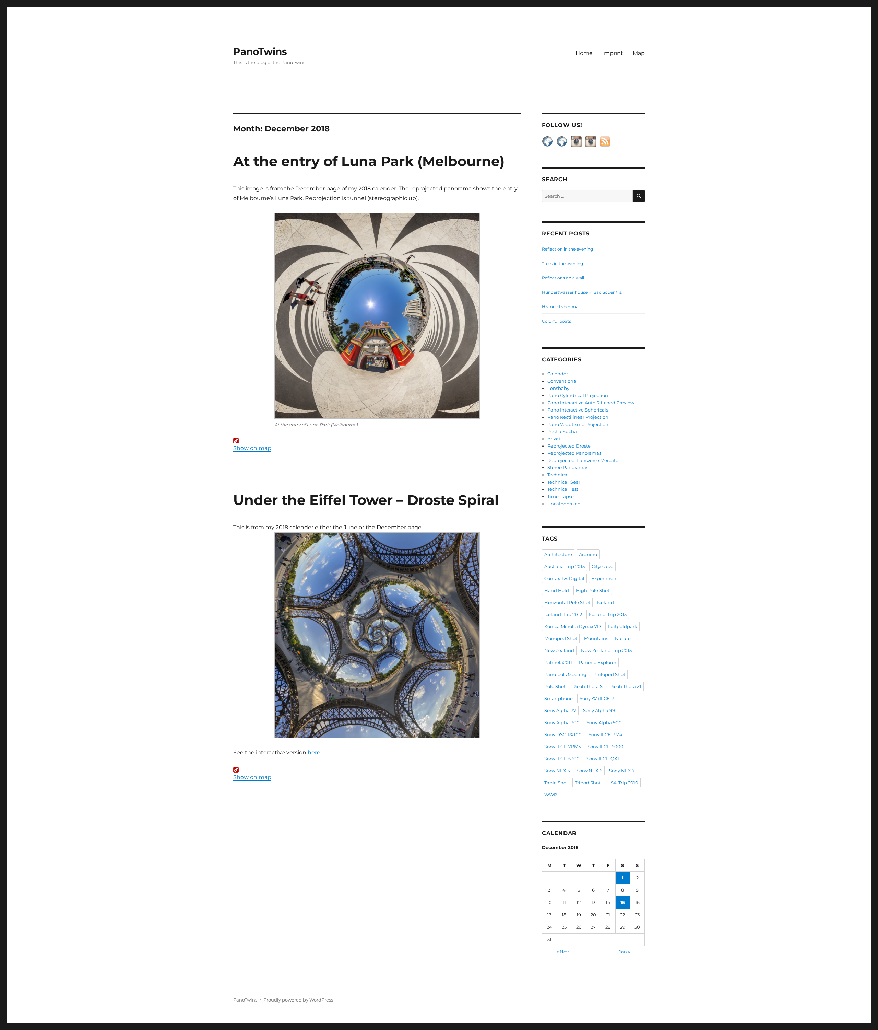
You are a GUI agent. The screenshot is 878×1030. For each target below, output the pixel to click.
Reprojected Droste (569, 446)
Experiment (604, 578)
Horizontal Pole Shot (567, 602)
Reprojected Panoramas (574, 453)
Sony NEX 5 (557, 770)
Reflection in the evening (567, 249)
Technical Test (562, 489)
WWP (550, 794)
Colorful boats (556, 321)
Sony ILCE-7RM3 (562, 746)
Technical (558, 474)
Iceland (605, 602)
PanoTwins (260, 51)
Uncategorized (564, 503)
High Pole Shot (592, 590)
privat (553, 438)
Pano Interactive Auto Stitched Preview (590, 402)
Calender (557, 374)
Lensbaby (558, 388)
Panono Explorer (597, 662)
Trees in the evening (562, 263)
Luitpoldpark (622, 626)
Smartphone (558, 698)
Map (639, 53)
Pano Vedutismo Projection (577, 424)
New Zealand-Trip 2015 (606, 650)
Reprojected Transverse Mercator (583, 460)
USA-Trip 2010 (622, 782)
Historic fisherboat (561, 306)
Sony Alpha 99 (599, 710)
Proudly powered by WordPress (298, 1000)
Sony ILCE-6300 (562, 758)
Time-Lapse (560, 496)
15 (622, 902)
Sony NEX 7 (622, 770)
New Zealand (559, 650)
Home (584, 53)
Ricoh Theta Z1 (625, 686)
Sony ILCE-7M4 (605, 734)
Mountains (596, 638)
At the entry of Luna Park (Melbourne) (369, 161)
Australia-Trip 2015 (564, 566)
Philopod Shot (609, 674)
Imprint (612, 53)
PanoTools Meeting (565, 674)
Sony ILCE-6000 (606, 746)
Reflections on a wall (563, 277)
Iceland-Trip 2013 (608, 614)
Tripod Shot (588, 782)
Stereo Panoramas (567, 467)
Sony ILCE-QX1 (602, 758)
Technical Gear (563, 482)
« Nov (563, 951)
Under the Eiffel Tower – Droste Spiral (366, 499)
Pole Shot (555, 686)
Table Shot (556, 782)
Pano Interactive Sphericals (577, 410)
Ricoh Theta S (587, 686)
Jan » (624, 951)
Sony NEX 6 (589, 770)
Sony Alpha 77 (560, 710)
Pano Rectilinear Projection (577, 417)
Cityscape (602, 566)
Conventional (562, 381)
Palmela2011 (558, 662)
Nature (623, 638)
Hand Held (556, 590)
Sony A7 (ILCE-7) (598, 698)
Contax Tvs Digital (564, 578)
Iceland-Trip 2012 (563, 614)
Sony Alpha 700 (562, 722)
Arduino (588, 554)
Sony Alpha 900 (604, 722)
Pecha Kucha (562, 431)
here (314, 752)
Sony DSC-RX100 (563, 734)
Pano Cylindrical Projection (577, 395)
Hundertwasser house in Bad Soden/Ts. (582, 292)
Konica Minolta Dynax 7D (572, 626)
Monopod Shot (560, 638)
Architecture (558, 554)
